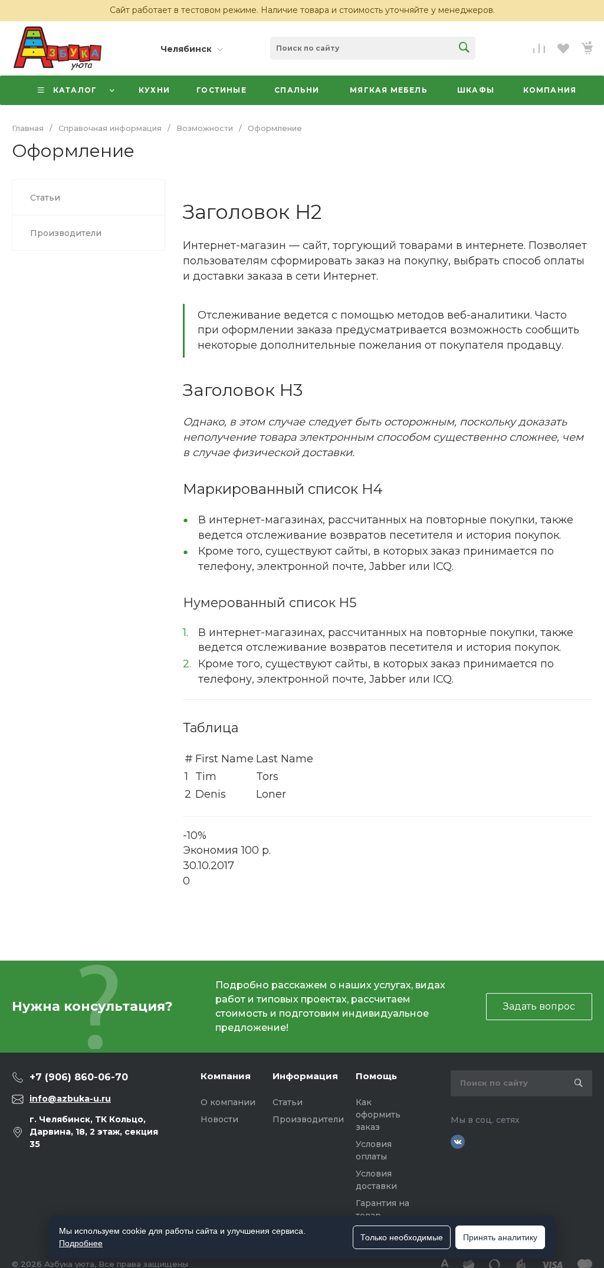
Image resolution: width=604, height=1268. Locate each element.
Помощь (376, 1076)
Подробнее (81, 1243)
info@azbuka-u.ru (70, 1098)
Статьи (288, 1102)
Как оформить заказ (378, 1114)
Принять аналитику (500, 1237)
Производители (308, 1119)
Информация (305, 1076)
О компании (228, 1102)
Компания (226, 1076)
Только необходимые (401, 1237)
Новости (219, 1119)
